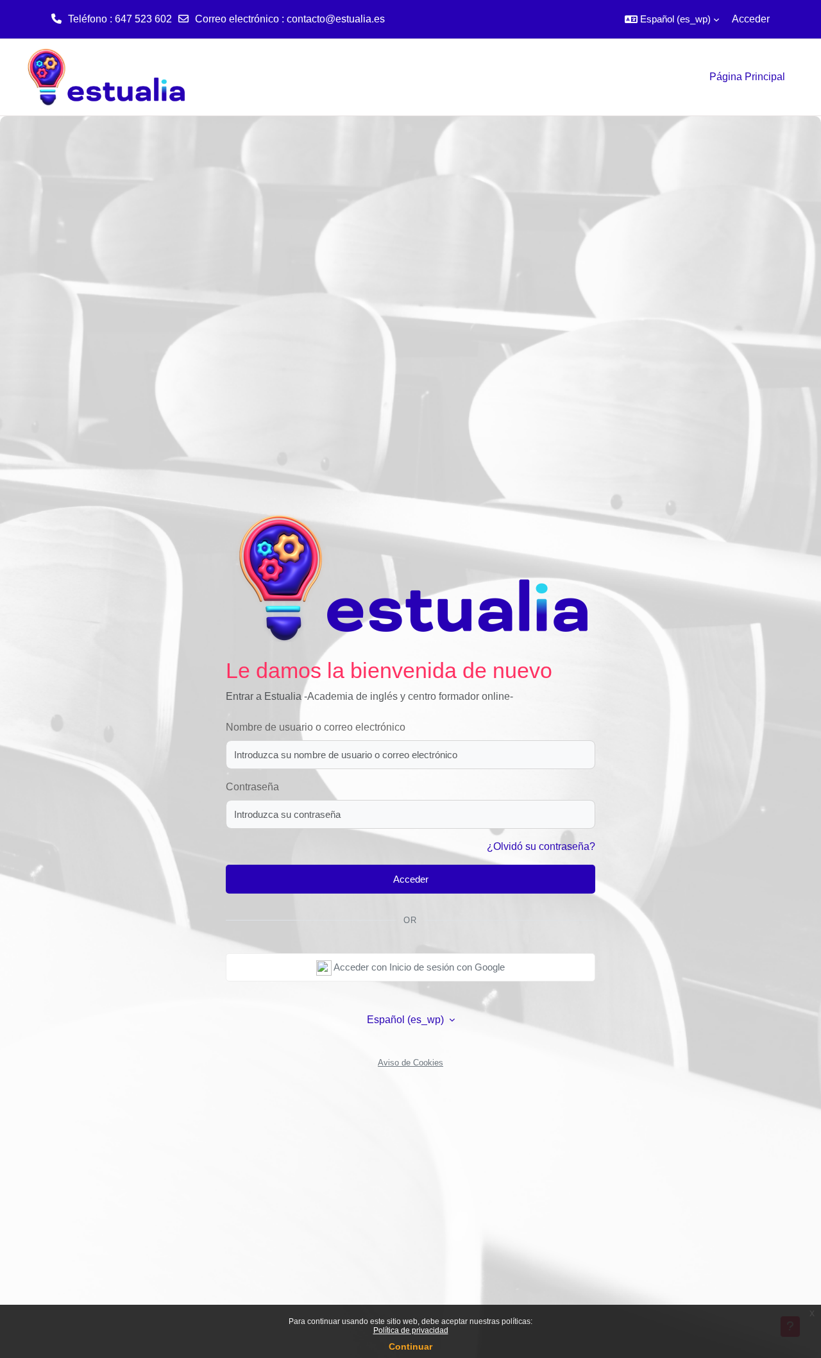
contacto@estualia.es (336, 18)
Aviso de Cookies (410, 1062)
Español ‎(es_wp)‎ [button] (406, 1019)
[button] (672, 19)
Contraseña (252, 786)
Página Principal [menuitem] (747, 76)
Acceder (751, 18)
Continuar (410, 1346)
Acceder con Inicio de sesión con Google (418, 967)
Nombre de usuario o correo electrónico (315, 727)
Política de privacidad (410, 1330)
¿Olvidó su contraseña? (541, 846)
